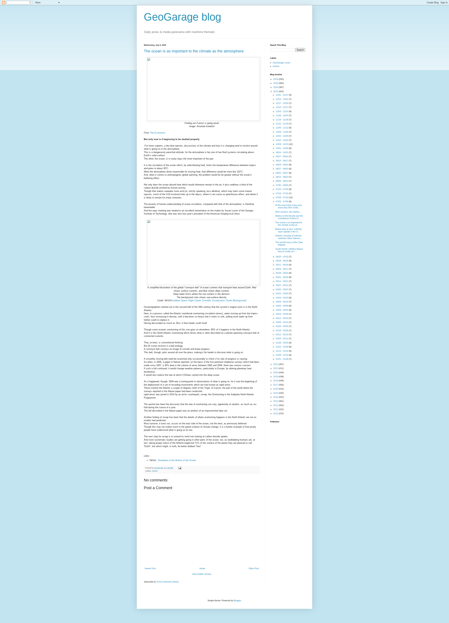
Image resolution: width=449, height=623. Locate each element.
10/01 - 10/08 (282, 148)
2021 (276, 368)
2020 (276, 372)
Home (202, 568)
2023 (276, 91)
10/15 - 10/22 (282, 140)
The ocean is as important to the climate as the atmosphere (194, 51)
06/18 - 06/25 (282, 261)
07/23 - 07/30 (282, 189)
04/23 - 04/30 (282, 293)
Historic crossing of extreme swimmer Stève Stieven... (288, 236)
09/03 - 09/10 (282, 165)
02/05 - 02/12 (282, 338)
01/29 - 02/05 (282, 343)
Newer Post (150, 568)
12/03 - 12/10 (282, 111)
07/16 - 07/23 (282, 193)
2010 (276, 413)
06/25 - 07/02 (282, 257)
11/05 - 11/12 (282, 128)
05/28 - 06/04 (282, 273)
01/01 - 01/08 (282, 359)
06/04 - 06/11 (282, 269)
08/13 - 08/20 (282, 177)
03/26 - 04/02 (282, 310)
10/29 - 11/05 (282, 132)
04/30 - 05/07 (282, 289)
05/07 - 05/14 (282, 285)
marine (155, 471)
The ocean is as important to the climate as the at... (288, 223)
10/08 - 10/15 (282, 144)
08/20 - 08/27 (282, 173)
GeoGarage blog (182, 17)
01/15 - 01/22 (282, 351)
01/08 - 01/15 (282, 355)
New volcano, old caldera (287, 212)
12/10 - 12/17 (282, 107)
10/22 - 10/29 (282, 136)
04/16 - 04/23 (282, 298)
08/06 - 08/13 (282, 181)
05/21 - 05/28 (282, 277)
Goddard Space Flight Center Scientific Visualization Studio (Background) (209, 300)
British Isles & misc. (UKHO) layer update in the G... (288, 230)
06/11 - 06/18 (282, 265)
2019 (276, 376)
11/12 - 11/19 (282, 123)
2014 (276, 397)
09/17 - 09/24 (282, 156)
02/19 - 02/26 (282, 330)
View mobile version (201, 574)
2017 (276, 385)
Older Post (254, 568)
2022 (276, 364)
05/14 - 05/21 (282, 281)
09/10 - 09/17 (282, 160)
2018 (276, 380)
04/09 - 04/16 (282, 302)
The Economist (157, 132)
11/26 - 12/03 (282, 115)
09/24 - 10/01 (282, 152)
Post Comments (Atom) (168, 582)
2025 (276, 83)
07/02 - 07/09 (282, 201)
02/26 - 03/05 (282, 326)
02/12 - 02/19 (282, 334)
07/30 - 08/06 (282, 185)
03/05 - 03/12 (282, 322)
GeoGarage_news (281, 63)
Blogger (237, 600)
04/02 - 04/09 (282, 306)
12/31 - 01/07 (282, 95)
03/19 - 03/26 (282, 314)
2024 (276, 87)
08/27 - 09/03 (282, 169)
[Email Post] (179, 468)
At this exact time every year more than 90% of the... (288, 206)
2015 (276, 393)
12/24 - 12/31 (282, 99)
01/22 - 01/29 (282, 347)
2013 (276, 401)
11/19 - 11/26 (282, 119)
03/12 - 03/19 (282, 318)
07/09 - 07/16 (282, 197)
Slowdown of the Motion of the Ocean (177, 460)
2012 (276, 405)
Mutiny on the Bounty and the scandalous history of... (289, 217)
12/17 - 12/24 (282, 103)
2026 (276, 79)
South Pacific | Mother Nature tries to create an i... (289, 250)
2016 (276, 389)
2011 (276, 409)
